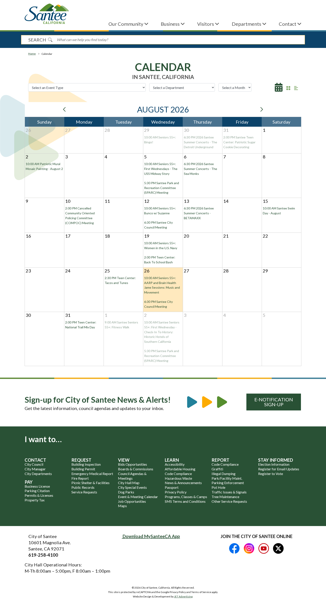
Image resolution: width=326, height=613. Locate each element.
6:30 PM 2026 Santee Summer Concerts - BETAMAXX (199, 213)
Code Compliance (178, 473)
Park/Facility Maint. (227, 478)
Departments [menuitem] (247, 24)
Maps (122, 506)
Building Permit (83, 469)
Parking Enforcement (228, 483)
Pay (29, 482)
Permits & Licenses (39, 495)
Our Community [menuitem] (126, 24)
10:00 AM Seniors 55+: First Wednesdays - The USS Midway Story (160, 168)
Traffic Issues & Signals (229, 492)
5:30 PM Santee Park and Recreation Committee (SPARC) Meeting (161, 188)
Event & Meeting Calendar (138, 497)
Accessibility (175, 464)
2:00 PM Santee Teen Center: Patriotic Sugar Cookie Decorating (239, 142)
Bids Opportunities (132, 464)
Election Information (273, 464)
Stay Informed (275, 460)
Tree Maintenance (225, 497)
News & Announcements (183, 483)
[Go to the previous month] (64, 109)
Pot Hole (218, 487)
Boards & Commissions (135, 469)
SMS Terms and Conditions (185, 501)
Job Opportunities (132, 501)
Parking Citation (37, 491)
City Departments (38, 473)
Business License (37, 486)
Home (32, 53)
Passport (172, 487)
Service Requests (84, 492)
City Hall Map (128, 483)
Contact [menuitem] (288, 24)
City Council (34, 464)
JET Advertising (183, 596)
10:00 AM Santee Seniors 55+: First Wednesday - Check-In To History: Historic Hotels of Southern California (161, 331)
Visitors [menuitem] (206, 24)
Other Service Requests (229, 501)
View (124, 460)
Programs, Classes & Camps (186, 497)
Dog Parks (126, 492)
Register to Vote (270, 473)
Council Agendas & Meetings (132, 475)
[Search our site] (50, 39)
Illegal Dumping (224, 473)
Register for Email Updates (278, 469)
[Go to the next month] (261, 109)
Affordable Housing (180, 469)
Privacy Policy (176, 492)
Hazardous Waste (178, 478)
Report (220, 460)
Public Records (82, 487)
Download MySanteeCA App (151, 536)
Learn (172, 460)
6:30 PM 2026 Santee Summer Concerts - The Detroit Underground (200, 142)
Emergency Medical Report (92, 473)
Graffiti (217, 469)
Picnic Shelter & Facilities (90, 483)
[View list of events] (296, 88)
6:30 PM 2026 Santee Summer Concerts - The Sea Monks (200, 168)
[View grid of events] (288, 88)
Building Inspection (86, 464)
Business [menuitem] (171, 24)
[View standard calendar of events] (279, 88)
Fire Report (80, 478)
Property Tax (35, 500)
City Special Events (132, 487)
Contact (35, 460)
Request (81, 460)
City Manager (35, 469)
